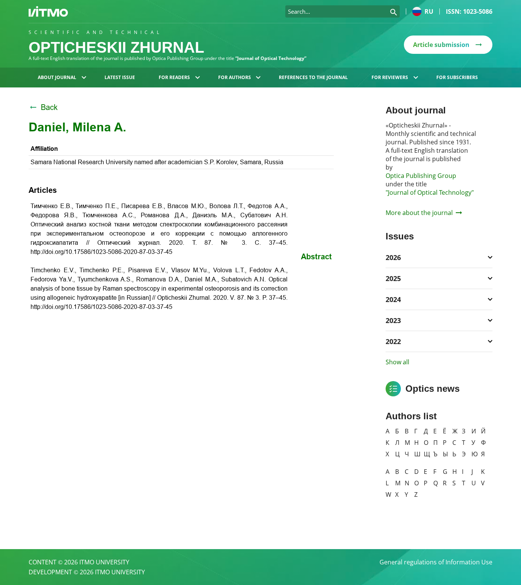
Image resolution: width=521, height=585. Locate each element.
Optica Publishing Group (421, 175)
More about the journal (419, 213)
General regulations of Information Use (435, 562)
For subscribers (457, 77)
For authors (234, 77)
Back (49, 107)
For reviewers (389, 77)
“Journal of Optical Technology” (270, 58)
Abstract (316, 256)
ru (429, 11)
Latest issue (120, 77)
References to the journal (313, 77)
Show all (397, 362)
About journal (57, 77)
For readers (174, 77)
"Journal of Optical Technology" (430, 192)
